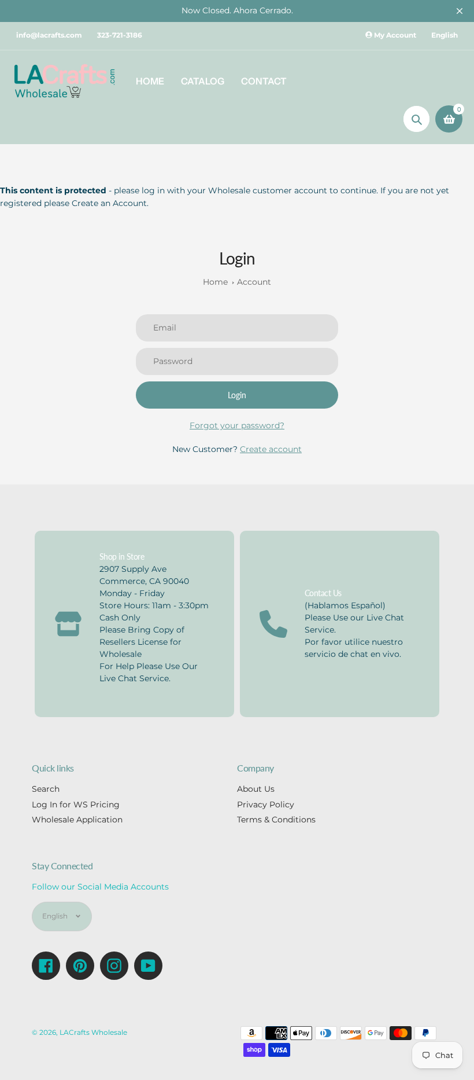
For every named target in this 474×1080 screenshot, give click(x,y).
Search (46, 789)
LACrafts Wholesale (93, 1032)
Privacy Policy (265, 804)
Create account (271, 449)
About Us (256, 789)
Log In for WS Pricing (76, 804)
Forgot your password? (237, 425)
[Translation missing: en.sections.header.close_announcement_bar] (459, 11)
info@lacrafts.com (49, 35)
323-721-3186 (119, 35)
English (444, 35)
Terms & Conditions (276, 819)
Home (215, 282)
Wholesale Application (77, 819)
